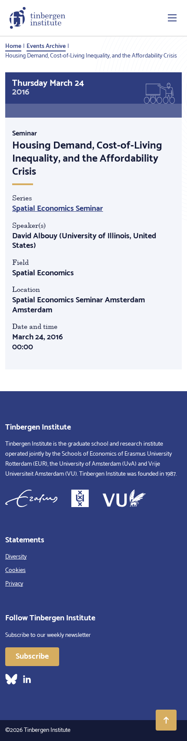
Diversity (16, 557)
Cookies (15, 570)
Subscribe (32, 656)
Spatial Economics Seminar (57, 208)
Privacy (14, 584)
